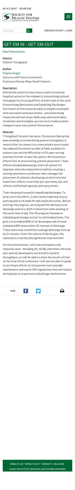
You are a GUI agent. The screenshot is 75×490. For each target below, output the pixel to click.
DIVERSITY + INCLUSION (53, 464)
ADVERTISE (25, 8)
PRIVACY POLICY (32, 464)
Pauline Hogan (11, 73)
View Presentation (14, 51)
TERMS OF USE (16, 464)
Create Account (54, 30)
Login (69, 30)
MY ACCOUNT (10, 8)
